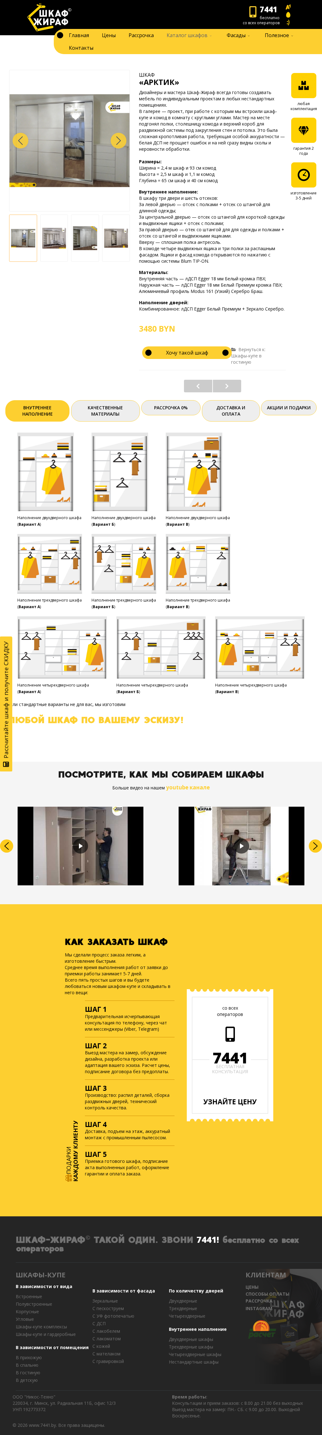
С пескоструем (108, 1308)
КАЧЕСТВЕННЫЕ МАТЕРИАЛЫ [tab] (105, 411)
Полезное (277, 35)
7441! (208, 1239)
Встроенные (29, 1296)
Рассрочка (141, 35)
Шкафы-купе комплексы (41, 1327)
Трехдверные (183, 1308)
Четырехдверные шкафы (195, 1354)
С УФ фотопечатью (113, 1316)
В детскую (27, 1380)
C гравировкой (108, 1361)
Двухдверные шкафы (191, 1339)
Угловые (25, 1319)
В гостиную (28, 1373)
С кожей (101, 1346)
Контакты (81, 47)
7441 (230, 1057)
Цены (109, 35)
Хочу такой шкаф (187, 352)
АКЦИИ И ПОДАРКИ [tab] (289, 408)
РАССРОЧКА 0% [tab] (171, 408)
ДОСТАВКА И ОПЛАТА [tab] (230, 411)
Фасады (236, 35)
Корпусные (27, 1311)
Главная (79, 35)
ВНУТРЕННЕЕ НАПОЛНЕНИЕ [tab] (37, 411)
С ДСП (99, 1323)
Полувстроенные (34, 1304)
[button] (118, 141)
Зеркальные (105, 1301)
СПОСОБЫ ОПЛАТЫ (267, 1294)
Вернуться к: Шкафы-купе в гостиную (248, 355)
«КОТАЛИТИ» (227, 386)
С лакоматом (106, 1339)
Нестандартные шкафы (194, 1362)
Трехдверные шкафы (191, 1347)
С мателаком (106, 1354)
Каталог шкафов (187, 35)
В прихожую (29, 1357)
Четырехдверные (187, 1316)
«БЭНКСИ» (198, 386)
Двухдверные (183, 1301)
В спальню (27, 1365)
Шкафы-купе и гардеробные (46, 1334)
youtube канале (188, 787)
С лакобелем (106, 1331)
